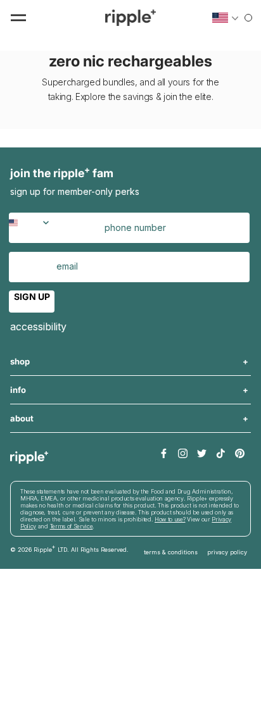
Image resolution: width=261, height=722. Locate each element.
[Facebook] (164, 454)
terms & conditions (171, 552)
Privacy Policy (227, 552)
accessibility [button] (38, 326)
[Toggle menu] (18, 18)
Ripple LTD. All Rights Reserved (80, 548)
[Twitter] (202, 454)
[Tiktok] (221, 454)
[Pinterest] (240, 454)
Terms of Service (71, 526)
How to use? (170, 519)
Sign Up (32, 296)
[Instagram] (183, 454)
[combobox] (31, 227)
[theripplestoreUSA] (130, 17)
